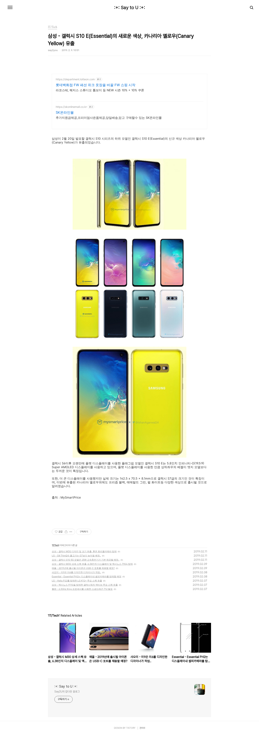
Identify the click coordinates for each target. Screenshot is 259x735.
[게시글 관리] (70, 532)
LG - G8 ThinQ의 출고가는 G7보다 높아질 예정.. (76, 555)
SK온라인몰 (65, 112)
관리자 (142, 728)
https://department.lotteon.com (75, 79)
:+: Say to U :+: (129, 7)
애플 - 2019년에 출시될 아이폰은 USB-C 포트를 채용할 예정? (83, 568)
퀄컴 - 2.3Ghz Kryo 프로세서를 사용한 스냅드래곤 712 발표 (82, 589)
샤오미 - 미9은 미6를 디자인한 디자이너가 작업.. (76, 572)
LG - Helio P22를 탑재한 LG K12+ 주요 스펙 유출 (77, 580)
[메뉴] (10, 7)
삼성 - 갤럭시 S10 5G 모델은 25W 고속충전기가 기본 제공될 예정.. (85, 559)
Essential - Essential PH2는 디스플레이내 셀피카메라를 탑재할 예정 (86, 576)
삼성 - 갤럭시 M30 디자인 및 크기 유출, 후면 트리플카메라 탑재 (84, 551)
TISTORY (130, 728)
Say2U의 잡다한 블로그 (67, 691)
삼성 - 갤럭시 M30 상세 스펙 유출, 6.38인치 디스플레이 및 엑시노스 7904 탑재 (92, 563)
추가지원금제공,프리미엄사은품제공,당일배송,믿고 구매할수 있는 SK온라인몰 (109, 118)
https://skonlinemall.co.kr (71, 106)
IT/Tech (55, 545)
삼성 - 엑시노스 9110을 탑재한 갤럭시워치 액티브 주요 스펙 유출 (85, 584)
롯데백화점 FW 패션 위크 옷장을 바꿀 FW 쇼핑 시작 (95, 85)
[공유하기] (66, 532)
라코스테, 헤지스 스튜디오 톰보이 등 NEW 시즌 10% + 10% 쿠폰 (100, 90)
